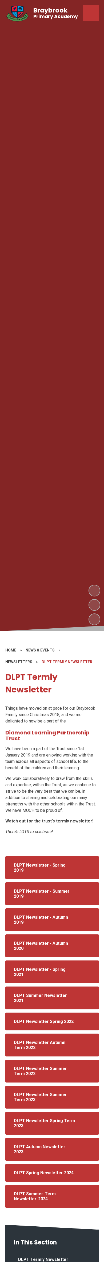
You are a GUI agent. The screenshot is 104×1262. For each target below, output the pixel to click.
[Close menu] (91, 13)
